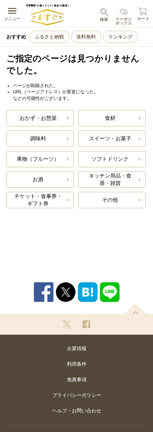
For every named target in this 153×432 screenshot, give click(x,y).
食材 (110, 118)
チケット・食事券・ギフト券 (38, 200)
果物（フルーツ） (38, 159)
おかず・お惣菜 (38, 118)
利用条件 (76, 364)
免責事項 (76, 379)
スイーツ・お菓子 (110, 138)
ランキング (120, 37)
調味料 (38, 138)
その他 (110, 200)
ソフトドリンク (110, 159)
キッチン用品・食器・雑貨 (110, 179)
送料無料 (86, 37)
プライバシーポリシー (76, 395)
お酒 (38, 179)
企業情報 (76, 348)
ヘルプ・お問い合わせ (76, 411)
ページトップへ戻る (135, 308)
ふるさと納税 (49, 37)
